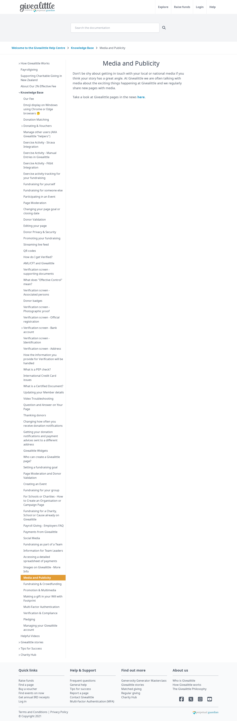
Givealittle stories (32, 642)
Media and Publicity (37, 578)
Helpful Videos (30, 636)
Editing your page (35, 226)
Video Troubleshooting (38, 398)
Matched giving (131, 689)
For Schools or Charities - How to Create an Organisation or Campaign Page (43, 501)
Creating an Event (35, 484)
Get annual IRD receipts (34, 697)
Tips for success (80, 689)
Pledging (29, 619)
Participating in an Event (39, 197)
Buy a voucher (28, 689)
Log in (23, 701)
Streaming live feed (36, 244)
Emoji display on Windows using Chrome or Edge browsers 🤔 (40, 109)
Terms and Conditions (33, 712)
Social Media (31, 538)
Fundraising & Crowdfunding (42, 584)
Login (200, 7)
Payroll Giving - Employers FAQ (43, 526)
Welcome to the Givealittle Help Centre (38, 48)
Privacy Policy (59, 712)
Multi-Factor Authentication (41, 607)
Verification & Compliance (40, 613)
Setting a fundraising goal (40, 467)
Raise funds (182, 7)
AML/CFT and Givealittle (38, 263)
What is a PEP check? (37, 369)
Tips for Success (31, 648)
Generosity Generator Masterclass (144, 680)
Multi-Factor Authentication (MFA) (92, 701)
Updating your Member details (43, 392)
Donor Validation (34, 219)
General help (78, 685)
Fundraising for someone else (43, 190)
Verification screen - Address (42, 349)
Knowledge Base (82, 48)
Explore (163, 7)
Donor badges (32, 301)
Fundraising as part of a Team (42, 544)
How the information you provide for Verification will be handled (43, 359)
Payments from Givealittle (40, 532)
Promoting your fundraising (41, 238)
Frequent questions (83, 680)
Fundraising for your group (41, 490)
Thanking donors (34, 415)
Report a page (79, 693)
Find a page (26, 685)
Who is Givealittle (184, 680)
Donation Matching (36, 119)
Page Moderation (34, 203)
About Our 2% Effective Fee (38, 86)
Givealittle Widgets (35, 451)
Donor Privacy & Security (39, 232)
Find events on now (31, 693)
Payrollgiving (29, 69)
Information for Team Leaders (43, 551)
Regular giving (130, 693)
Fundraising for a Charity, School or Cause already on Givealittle (41, 515)
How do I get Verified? (37, 257)
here (141, 97)
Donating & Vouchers (37, 126)
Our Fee (28, 99)
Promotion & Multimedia (39, 590)
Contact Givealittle (82, 697)
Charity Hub (28, 655)
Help (212, 7)
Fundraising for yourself (39, 184)
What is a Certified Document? (43, 386)
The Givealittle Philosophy (189, 689)
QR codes (29, 251)
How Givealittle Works (35, 63)
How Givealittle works (187, 685)
